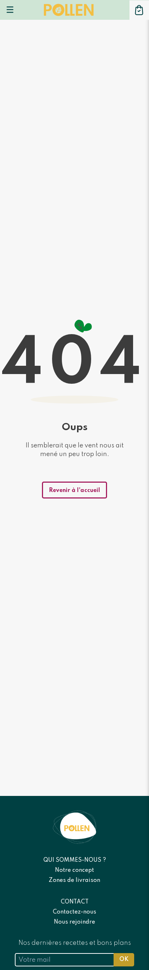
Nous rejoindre (74, 922)
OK (123, 959)
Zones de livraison (74, 880)
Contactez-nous (74, 912)
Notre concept (74, 870)
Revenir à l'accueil (74, 490)
